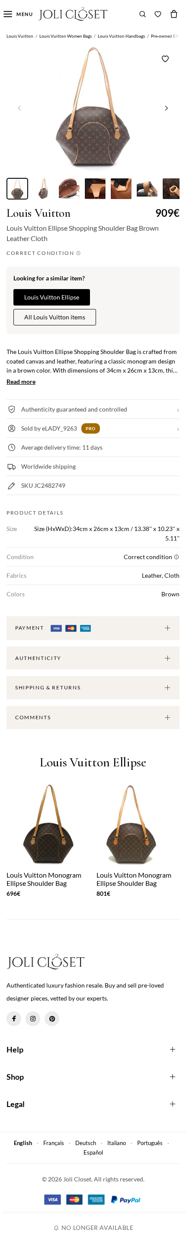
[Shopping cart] (174, 14)
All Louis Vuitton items (54, 317)
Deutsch (85, 1142)
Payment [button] (30, 627)
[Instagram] (33, 1018)
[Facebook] (13, 1018)
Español (93, 1152)
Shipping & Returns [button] (47, 687)
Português (150, 1142)
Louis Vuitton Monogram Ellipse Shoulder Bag (43, 879)
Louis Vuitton (38, 213)
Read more (20, 381)
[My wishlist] (158, 14)
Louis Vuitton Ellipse (51, 297)
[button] (166, 107)
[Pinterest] (52, 1018)
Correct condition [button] (41, 253)
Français (53, 1142)
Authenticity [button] (38, 658)
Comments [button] (33, 717)
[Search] (143, 14)
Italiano (116, 1142)
